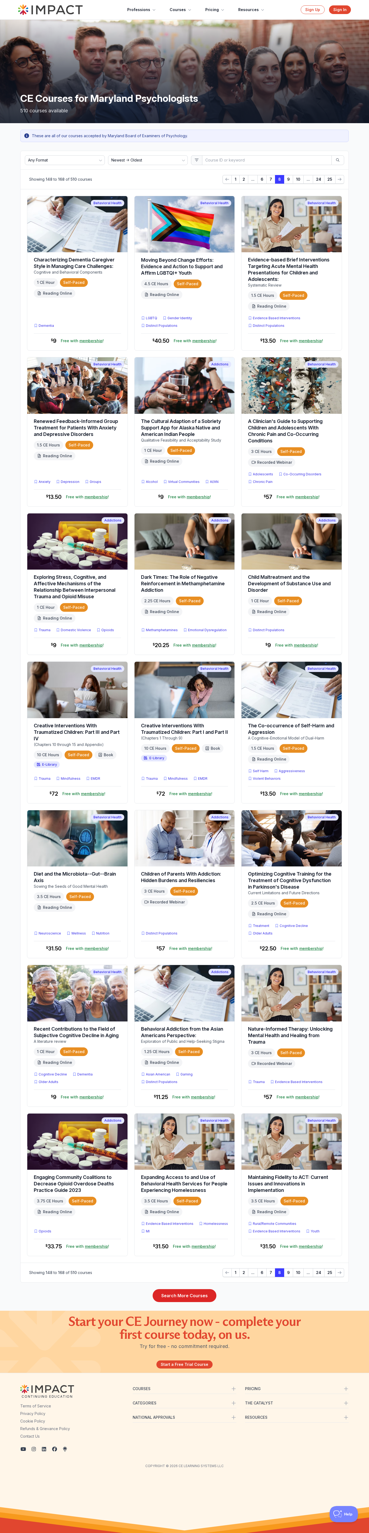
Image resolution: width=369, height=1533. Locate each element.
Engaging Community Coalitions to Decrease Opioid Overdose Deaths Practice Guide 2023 (74, 1183)
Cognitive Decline (294, 926)
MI (149, 1231)
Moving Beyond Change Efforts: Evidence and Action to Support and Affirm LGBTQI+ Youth (182, 266)
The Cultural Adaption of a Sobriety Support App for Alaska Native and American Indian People (181, 427)
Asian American (158, 1074)
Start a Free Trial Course (184, 1364)
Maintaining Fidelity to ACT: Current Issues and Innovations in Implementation (288, 1183)
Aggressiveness (292, 771)
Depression (70, 482)
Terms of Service (35, 1406)
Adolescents (263, 474)
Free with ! (82, 340)
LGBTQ (151, 318)
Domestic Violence (76, 630)
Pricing (212, 9)
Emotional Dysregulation (207, 630)
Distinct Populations (161, 326)
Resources (248, 9)
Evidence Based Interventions (276, 318)
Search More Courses (184, 1295)
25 (329, 179)
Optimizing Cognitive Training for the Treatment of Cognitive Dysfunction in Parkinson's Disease (289, 880)
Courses (178, 9)
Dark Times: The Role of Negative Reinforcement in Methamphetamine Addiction (183, 583)
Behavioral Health (107, 203)
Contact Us (30, 1436)
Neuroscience (50, 933)
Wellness (78, 933)
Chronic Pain (263, 482)
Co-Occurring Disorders (302, 474)
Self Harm (261, 771)
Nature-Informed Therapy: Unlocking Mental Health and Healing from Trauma (290, 1035)
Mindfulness (70, 778)
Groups (95, 482)
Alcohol (152, 482)
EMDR (95, 778)
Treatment (261, 926)
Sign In (340, 9)
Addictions (220, 364)
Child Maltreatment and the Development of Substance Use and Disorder (289, 583)
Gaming (186, 1074)
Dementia (46, 326)
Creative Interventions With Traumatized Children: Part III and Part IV (77, 732)
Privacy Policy (32, 1413)
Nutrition (102, 933)
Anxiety (45, 482)
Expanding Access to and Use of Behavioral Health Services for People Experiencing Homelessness (184, 1183)
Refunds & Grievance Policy (45, 1428)
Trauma (45, 630)
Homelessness (216, 1224)
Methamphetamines (162, 630)
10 (298, 179)
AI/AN (214, 482)
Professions (138, 9)
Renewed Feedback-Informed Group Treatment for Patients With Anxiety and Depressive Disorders (76, 427)
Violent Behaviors (267, 778)
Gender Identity (179, 318)
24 (318, 179)
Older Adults (263, 933)
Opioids (107, 630)
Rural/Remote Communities (274, 1224)
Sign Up (312, 9)
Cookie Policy (32, 1421)
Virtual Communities (184, 482)
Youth (315, 1231)
